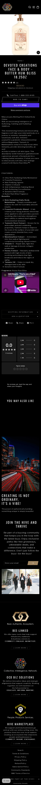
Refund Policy (20, 763)
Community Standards (20, 770)
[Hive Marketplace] (20, 710)
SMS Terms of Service (20, 773)
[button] (28, 340)
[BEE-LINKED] (20, 616)
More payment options (20, 110)
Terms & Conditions (20, 754)
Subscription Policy (20, 767)
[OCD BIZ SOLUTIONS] (20, 663)
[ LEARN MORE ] (20, 648)
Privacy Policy (20, 757)
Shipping (11, 88)
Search (20, 750)
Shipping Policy (20, 760)
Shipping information (20, 312)
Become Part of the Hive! (20, 779)
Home (20, 61)
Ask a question (20, 316)
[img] (8, 82)
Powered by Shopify (20, 783)
